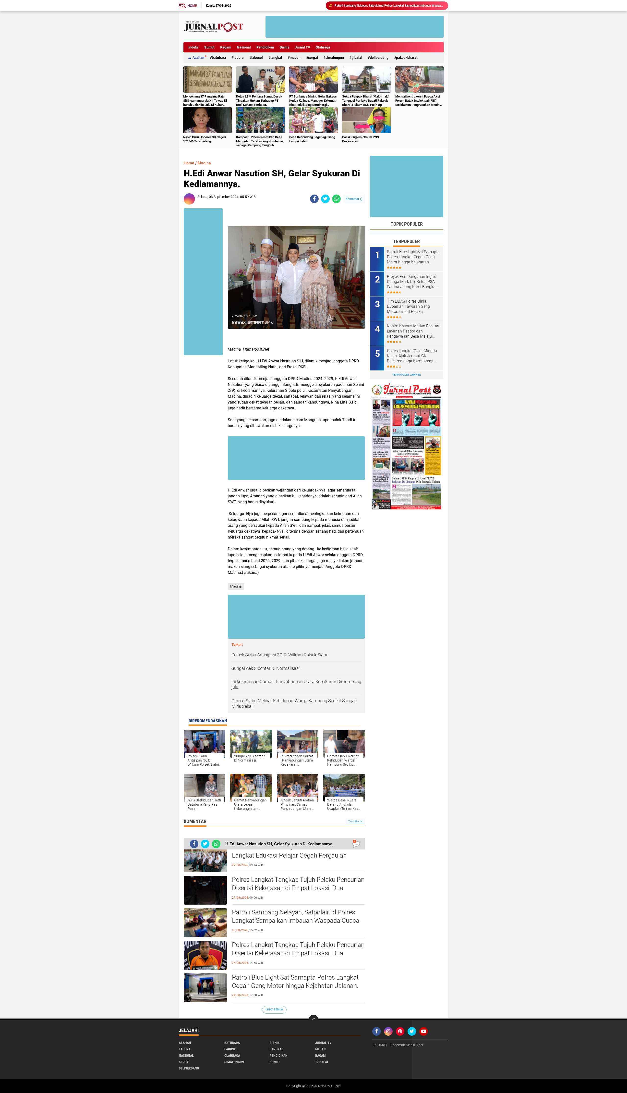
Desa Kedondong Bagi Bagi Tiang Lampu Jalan (312, 139)
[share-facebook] (314, 199)
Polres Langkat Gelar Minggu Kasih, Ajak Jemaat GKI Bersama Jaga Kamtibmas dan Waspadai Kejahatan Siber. (412, 356)
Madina (204, 163)
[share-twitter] (325, 199)
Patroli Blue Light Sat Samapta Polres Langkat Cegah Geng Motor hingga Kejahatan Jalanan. (389, 5)
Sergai (313, 58)
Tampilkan (354, 821)
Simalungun (335, 58)
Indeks (193, 47)
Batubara (219, 58)
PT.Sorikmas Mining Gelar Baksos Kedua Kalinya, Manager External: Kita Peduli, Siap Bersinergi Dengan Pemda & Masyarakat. (313, 101)
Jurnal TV (302, 47)
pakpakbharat (407, 58)
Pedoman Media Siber (406, 1045)
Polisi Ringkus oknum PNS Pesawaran (360, 139)
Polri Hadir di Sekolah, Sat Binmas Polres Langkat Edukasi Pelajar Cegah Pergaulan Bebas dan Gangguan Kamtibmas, (289, 855)
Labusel (257, 58)
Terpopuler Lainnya (406, 374)
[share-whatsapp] (336, 199)
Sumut (209, 47)
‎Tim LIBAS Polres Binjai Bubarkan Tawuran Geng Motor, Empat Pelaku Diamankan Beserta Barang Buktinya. (410, 306)
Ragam (225, 47)
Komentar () (354, 199)
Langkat (276, 58)
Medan (295, 58)
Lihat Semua (274, 1009)
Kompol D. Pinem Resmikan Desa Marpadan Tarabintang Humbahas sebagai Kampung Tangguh (260, 141)
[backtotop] (313, 1020)
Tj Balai (356, 58)
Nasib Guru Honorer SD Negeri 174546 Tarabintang (204, 139)
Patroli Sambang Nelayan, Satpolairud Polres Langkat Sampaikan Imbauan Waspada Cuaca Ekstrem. (295, 921)
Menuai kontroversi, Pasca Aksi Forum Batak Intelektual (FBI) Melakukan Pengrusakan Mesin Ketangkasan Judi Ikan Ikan (417, 101)
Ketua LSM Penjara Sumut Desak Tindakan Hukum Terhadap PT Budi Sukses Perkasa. (259, 101)
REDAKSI (380, 1045)
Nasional (244, 47)
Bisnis (284, 47)
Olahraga (323, 47)
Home (192, 6)
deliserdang (379, 58)
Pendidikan (265, 47)
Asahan (198, 58)
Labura (239, 58)
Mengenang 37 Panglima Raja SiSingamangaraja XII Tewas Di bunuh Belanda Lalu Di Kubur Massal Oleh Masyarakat (205, 101)
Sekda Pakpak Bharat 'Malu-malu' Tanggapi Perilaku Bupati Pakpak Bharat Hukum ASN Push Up (365, 101)
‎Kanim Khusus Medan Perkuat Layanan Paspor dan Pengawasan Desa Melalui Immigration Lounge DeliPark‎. (413, 331)
